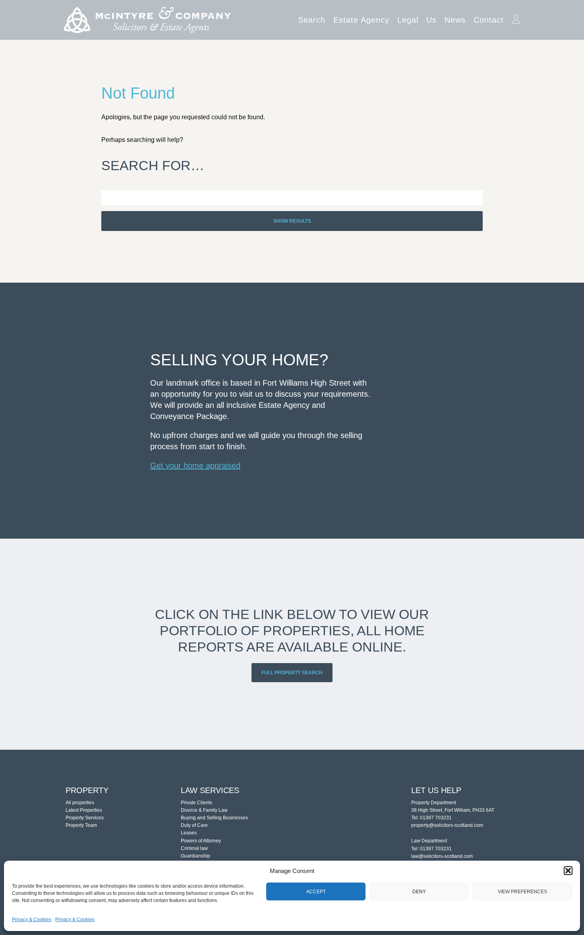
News (455, 20)
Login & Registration (516, 17)
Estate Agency (361, 20)
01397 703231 (436, 818)
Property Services (85, 818)
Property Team (81, 825)
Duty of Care (194, 825)
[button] (568, 871)
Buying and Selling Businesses (214, 818)
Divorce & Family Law (204, 810)
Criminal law (194, 848)
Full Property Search (292, 672)
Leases (189, 833)
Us (431, 20)
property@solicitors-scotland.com (447, 825)
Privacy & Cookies (31, 919)
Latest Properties (84, 810)
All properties (80, 802)
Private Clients (196, 802)
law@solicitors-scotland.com (442, 856)
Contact (489, 20)
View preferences (522, 891)
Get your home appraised (195, 465)
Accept (316, 891)
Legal (407, 20)
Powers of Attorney (201, 841)
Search (311, 20)
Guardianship (195, 856)
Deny (419, 891)
